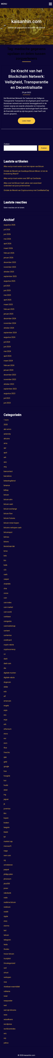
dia (5, 668)
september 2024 (10, 333)
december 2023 (10, 375)
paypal (6, 870)
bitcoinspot (8, 532)
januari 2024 (8, 370)
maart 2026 (8, 248)
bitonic (6, 542)
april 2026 (7, 244)
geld (5, 762)
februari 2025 (9, 309)
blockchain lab (9, 546)
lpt (5, 837)
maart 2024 (8, 361)
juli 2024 (7, 342)
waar (6, 996)
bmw (6, 551)
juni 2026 (7, 234)
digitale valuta (9, 677)
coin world (8, 612)
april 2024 (7, 356)
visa (5, 982)
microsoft (7, 846)
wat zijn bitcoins (10, 1010)
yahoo (6, 1043)
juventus (7, 809)
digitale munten (10, 673)
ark (5, 457)
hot (5, 781)
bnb (5, 556)
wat (5, 1005)
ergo (5, 720)
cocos (6, 593)
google (6, 766)
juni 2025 (7, 290)
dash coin (7, 663)
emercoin (7, 701)
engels (6, 706)
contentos (8, 635)
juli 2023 (7, 398)
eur (5, 738)
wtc (5, 1033)
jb (4, 804)
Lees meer (26, 121)
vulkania (7, 991)
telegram (7, 940)
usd (5, 968)
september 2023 (10, 389)
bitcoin (6, 495)
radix (6, 898)
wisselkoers (8, 1019)
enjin (5, 710)
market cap (8, 841)
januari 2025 (8, 314)
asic (5, 462)
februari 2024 (9, 365)
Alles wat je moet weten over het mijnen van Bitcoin (24, 166)
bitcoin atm (8, 499)
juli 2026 (7, 230)
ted (5, 930)
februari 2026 (9, 253)
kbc (5, 813)
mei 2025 (7, 295)
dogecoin (7, 682)
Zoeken (7, 144)
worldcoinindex (9, 1029)
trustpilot (7, 959)
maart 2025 (8, 304)
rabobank (7, 893)
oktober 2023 (9, 384)
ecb (5, 692)
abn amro (7, 429)
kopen (6, 818)
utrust (6, 973)
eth (5, 724)
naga (6, 851)
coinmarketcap (9, 626)
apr (5, 448)
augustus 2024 (9, 337)
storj (5, 921)
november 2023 (10, 379)
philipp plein (8, 874)
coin (5, 598)
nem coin (7, 855)
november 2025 (10, 267)
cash (5, 574)
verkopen (7, 977)
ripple (6, 916)
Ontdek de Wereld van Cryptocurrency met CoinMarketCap (26, 190)
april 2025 (7, 300)
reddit (6, 912)
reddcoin (7, 907)
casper (6, 579)
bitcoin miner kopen (11, 523)
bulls (5, 565)
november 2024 (10, 323)
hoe (5, 771)
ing (5, 795)
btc (5, 560)
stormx (6, 926)
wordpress (8, 1024)
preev (6, 888)
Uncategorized (9, 963)
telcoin (6, 935)
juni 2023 (7, 403)
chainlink (7, 584)
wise (5, 1015)
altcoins (7, 439)
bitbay (6, 490)
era (5, 715)
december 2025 (10, 262)
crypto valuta (9, 645)
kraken (6, 823)
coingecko (8, 621)
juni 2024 (7, 347)
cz (5, 654)
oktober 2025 (9, 272)
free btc (7, 752)
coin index (7, 603)
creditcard (8, 640)
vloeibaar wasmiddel (12, 987)
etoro (6, 734)
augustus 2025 (9, 281)
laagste (6, 827)
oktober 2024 (9, 328)
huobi (6, 785)
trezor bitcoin (9, 954)
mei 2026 (7, 239)
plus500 (7, 884)
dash (6, 659)
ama (5, 443)
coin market (8, 607)
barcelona (7, 476)
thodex (6, 949)
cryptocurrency (9, 649)
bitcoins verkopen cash (12, 528)
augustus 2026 (9, 225)
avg (5, 467)
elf (5, 696)
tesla (6, 944)
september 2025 (10, 276)
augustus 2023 (9, 393)
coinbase (7, 617)
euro (5, 743)
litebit (6, 832)
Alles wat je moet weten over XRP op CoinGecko (22, 178)
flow (5, 748)
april (5, 453)
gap (5, 757)
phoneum (7, 879)
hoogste (7, 776)
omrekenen (8, 865)
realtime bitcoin (10, 902)
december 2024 (10, 319)
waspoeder (8, 1001)
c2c (5, 570)
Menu (4, 4)
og (5, 860)
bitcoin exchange (10, 509)
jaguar (6, 799)
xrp (5, 1038)
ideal (5, 790)
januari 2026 (8, 258)
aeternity (7, 434)
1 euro (6, 420)
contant (7, 631)
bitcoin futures (9, 518)
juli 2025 (7, 286)
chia (5, 588)
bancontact (8, 471)
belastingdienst (10, 481)
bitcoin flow (8, 514)
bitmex (6, 537)
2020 (6, 425)
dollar (6, 687)
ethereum (7, 729)
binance (7, 485)
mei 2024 (7, 351)
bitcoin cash (8, 504)
